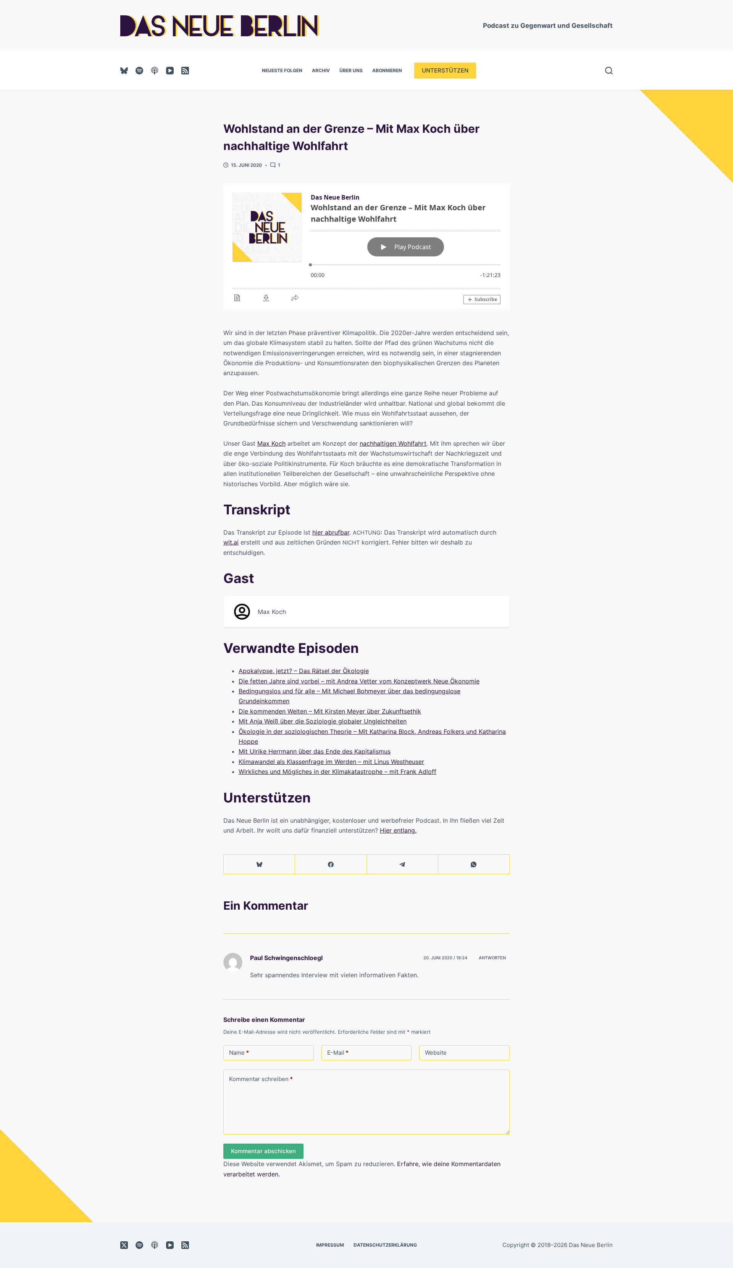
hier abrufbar (330, 532)
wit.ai (231, 542)
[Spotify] (139, 70)
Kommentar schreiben (261, 1079)
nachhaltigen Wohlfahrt (393, 443)
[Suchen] (609, 70)
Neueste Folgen (282, 70)
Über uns (351, 70)
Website (436, 1052)
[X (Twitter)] (124, 1245)
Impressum (330, 1245)
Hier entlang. (398, 830)
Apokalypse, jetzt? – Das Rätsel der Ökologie (304, 671)
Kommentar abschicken (263, 1151)
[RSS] (185, 70)
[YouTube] (170, 70)
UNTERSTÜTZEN (445, 70)
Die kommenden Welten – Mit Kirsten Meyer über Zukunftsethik (330, 711)
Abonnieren (387, 70)
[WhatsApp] (474, 864)
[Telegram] (402, 864)
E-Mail (338, 1052)
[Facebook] (330, 864)
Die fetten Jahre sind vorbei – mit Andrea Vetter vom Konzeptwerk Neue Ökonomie (359, 681)
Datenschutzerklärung (385, 1245)
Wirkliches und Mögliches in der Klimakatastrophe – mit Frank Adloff (337, 771)
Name (239, 1052)
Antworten (492, 957)
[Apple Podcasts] (154, 70)
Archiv (321, 70)
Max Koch (271, 443)
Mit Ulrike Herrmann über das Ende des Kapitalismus (315, 751)
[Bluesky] (124, 70)
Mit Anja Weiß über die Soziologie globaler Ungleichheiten (323, 721)
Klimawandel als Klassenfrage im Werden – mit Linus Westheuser (331, 761)
